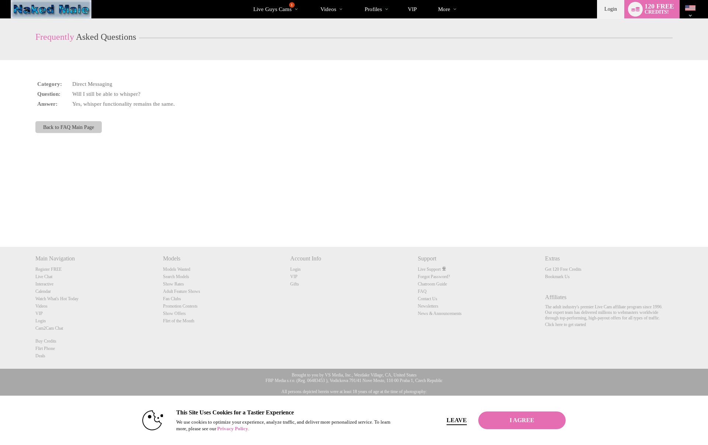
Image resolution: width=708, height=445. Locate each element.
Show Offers (174, 313)
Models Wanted (176, 269)
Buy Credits (45, 341)
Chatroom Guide (432, 284)
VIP (412, 9)
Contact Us (427, 298)
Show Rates (173, 284)
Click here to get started (565, 324)
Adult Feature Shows (181, 291)
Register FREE (48, 269)
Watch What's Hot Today (57, 298)
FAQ (422, 291)
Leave (457, 420)
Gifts (294, 284)
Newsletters (428, 306)
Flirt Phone (45, 348)
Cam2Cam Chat (49, 328)
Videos (328, 9)
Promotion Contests (180, 306)
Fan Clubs (172, 298)
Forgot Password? (434, 276)
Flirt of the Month (178, 320)
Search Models (176, 276)
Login (610, 9)
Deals (40, 355)
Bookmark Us (557, 276)
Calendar (43, 291)
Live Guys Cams (273, 7)
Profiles (373, 9)
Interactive (44, 284)
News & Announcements (440, 313)
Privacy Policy (232, 428)
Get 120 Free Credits (563, 269)
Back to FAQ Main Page (68, 127)
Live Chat (43, 276)
